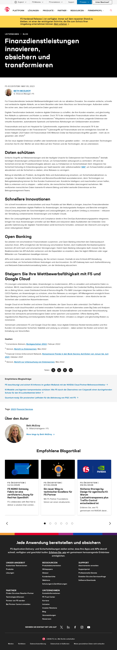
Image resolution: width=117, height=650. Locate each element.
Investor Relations (49, 608)
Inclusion (46, 604)
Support (71, 2)
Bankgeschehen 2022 (36, 344)
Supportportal (84, 569)
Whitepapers (47, 569)
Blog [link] (25, 34)
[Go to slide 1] (45, 523)
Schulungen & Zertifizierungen (54, 584)
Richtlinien (21, 644)
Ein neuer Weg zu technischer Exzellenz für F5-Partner (58, 491)
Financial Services (25, 409)
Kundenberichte (48, 576)
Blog (44, 611)
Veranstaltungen (49, 615)
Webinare (46, 580)
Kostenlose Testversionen (16, 565)
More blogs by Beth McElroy (39, 434)
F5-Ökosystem (52, 483)
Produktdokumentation (51, 565)
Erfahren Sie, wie (57, 552)
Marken (11, 644)
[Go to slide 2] (50, 523)
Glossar (45, 573)
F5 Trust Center (48, 597)
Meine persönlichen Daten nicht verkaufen (89, 644)
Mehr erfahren (60, 24)
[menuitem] (20, 2)
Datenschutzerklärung (38, 644)
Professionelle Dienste (87, 573)
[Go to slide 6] (72, 523)
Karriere (45, 600)
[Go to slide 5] (67, 523)
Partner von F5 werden (15, 600)
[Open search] (111, 10)
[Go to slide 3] (56, 523)
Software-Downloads (87, 580)
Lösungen (10, 573)
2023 (13, 409)
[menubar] (58, 2)
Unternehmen (12, 34)
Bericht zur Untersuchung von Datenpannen (34, 362)
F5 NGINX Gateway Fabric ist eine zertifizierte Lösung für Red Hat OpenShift (20, 493)
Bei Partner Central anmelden (18, 604)
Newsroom (46, 619)
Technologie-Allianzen (15, 597)
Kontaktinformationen (51, 593)
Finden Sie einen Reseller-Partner (20, 593)
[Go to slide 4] (61, 523)
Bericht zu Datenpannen (25, 349)
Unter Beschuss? (102, 2)
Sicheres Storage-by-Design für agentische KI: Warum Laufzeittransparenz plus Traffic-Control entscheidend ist (94, 496)
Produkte (9, 569)
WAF (83, 167)
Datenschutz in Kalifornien (60, 644)
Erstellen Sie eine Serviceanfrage (92, 576)
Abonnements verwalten (88, 565)
